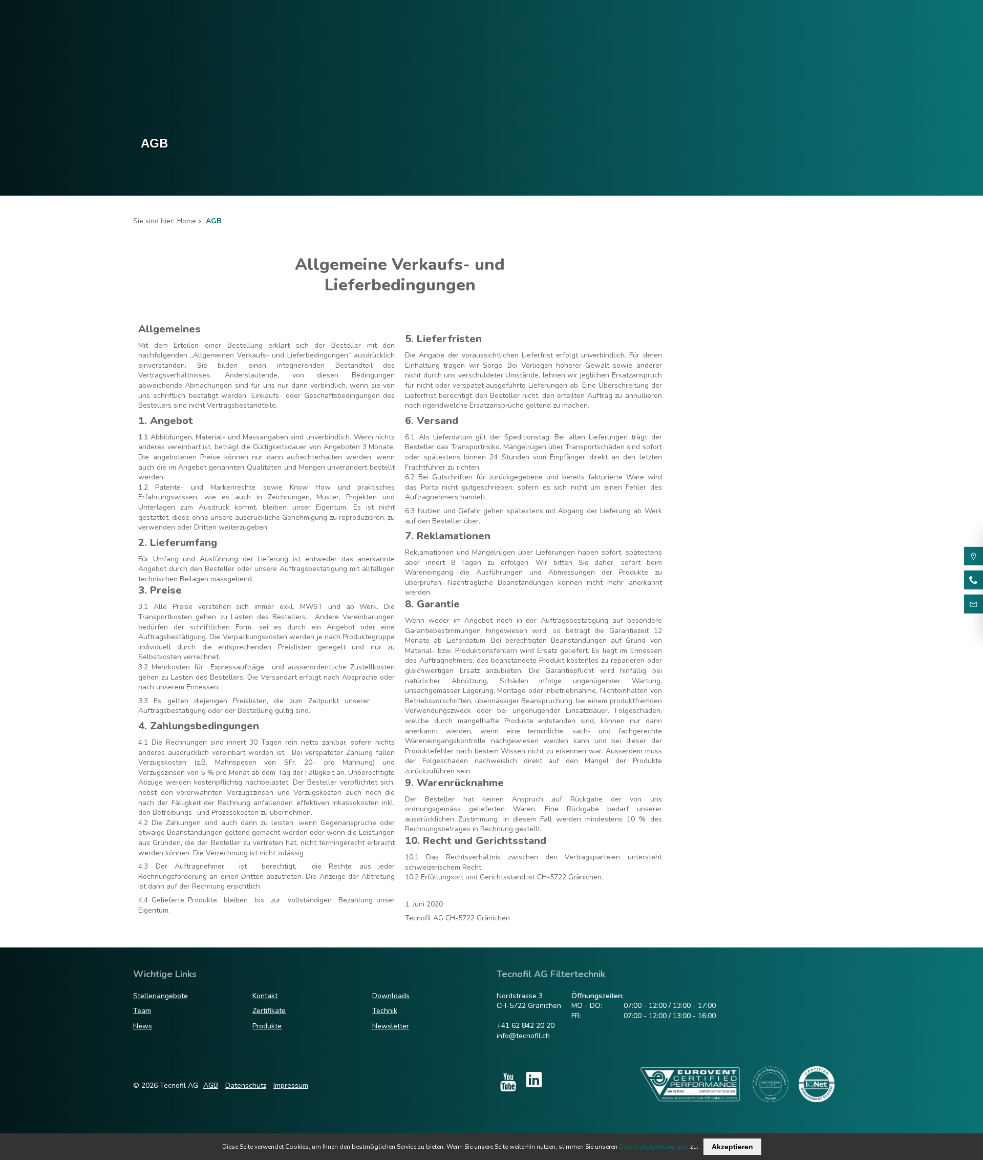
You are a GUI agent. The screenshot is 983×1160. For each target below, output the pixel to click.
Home (186, 221)
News (142, 1026)
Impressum (290, 1085)
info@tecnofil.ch (523, 1036)
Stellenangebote (160, 996)
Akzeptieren (732, 1147)
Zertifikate (269, 1011)
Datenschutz (245, 1085)
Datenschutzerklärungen (654, 1147)
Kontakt (264, 996)
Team (142, 1011)
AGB (210, 1085)
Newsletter (390, 1026)
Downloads (391, 996)
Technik (384, 1011)
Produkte (267, 1026)
